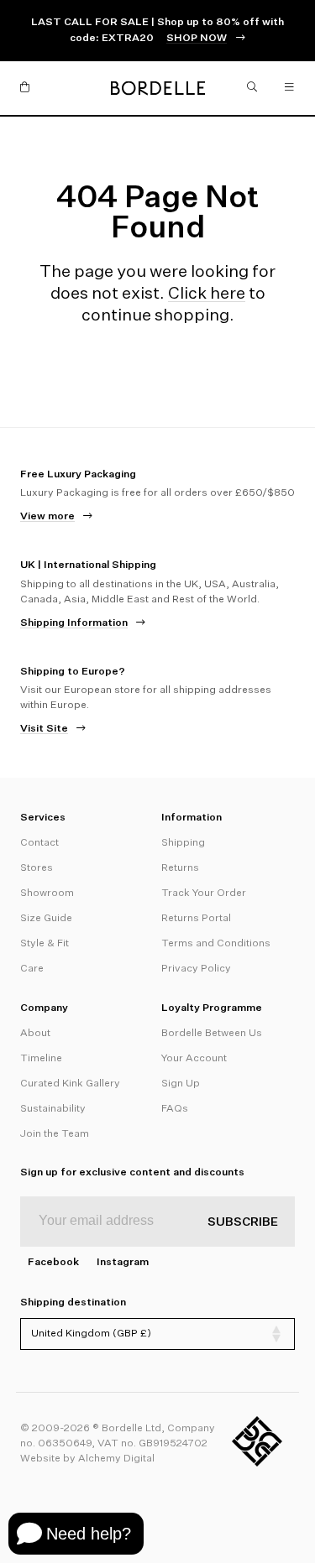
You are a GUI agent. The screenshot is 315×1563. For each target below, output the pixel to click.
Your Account (194, 1059)
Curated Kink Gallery (70, 1084)
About (35, 1034)
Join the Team (54, 1134)
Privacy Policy (196, 969)
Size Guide (46, 919)
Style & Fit (44, 944)
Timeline (41, 1059)
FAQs (174, 1109)
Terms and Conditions (215, 944)
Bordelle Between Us (211, 1034)
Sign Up (180, 1084)
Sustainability (53, 1109)
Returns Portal (196, 919)
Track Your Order (203, 893)
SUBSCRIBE (242, 1222)
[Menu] (290, 88)
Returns (180, 868)
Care (32, 969)
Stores (36, 868)
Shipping (183, 843)
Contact (39, 843)
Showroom (47, 893)
